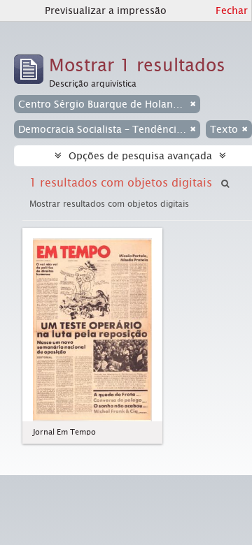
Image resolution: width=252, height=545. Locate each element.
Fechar (232, 10)
